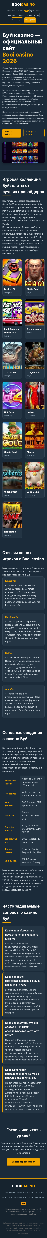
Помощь (20, 15)
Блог (8, 11)
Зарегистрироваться (23, 1161)
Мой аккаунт (17, 20)
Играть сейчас (8, 132)
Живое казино (20, 11)
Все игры (11, 15)
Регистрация (30, 20)
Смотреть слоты (31, 132)
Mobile (36, 15)
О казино (28, 15)
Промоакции (35, 11)
